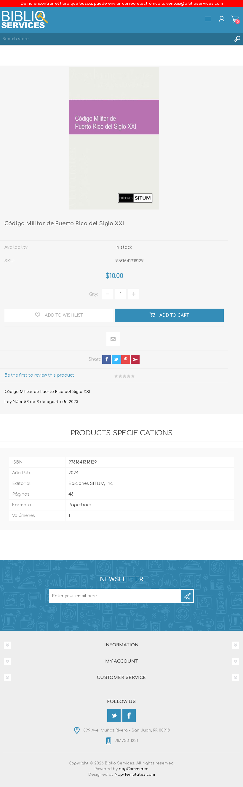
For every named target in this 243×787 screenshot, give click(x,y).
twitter (116, 359)
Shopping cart (235, 19)
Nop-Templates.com (135, 774)
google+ (135, 359)
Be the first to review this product (39, 375)
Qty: (93, 294)
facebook (106, 359)
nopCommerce (133, 769)
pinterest (125, 359)
